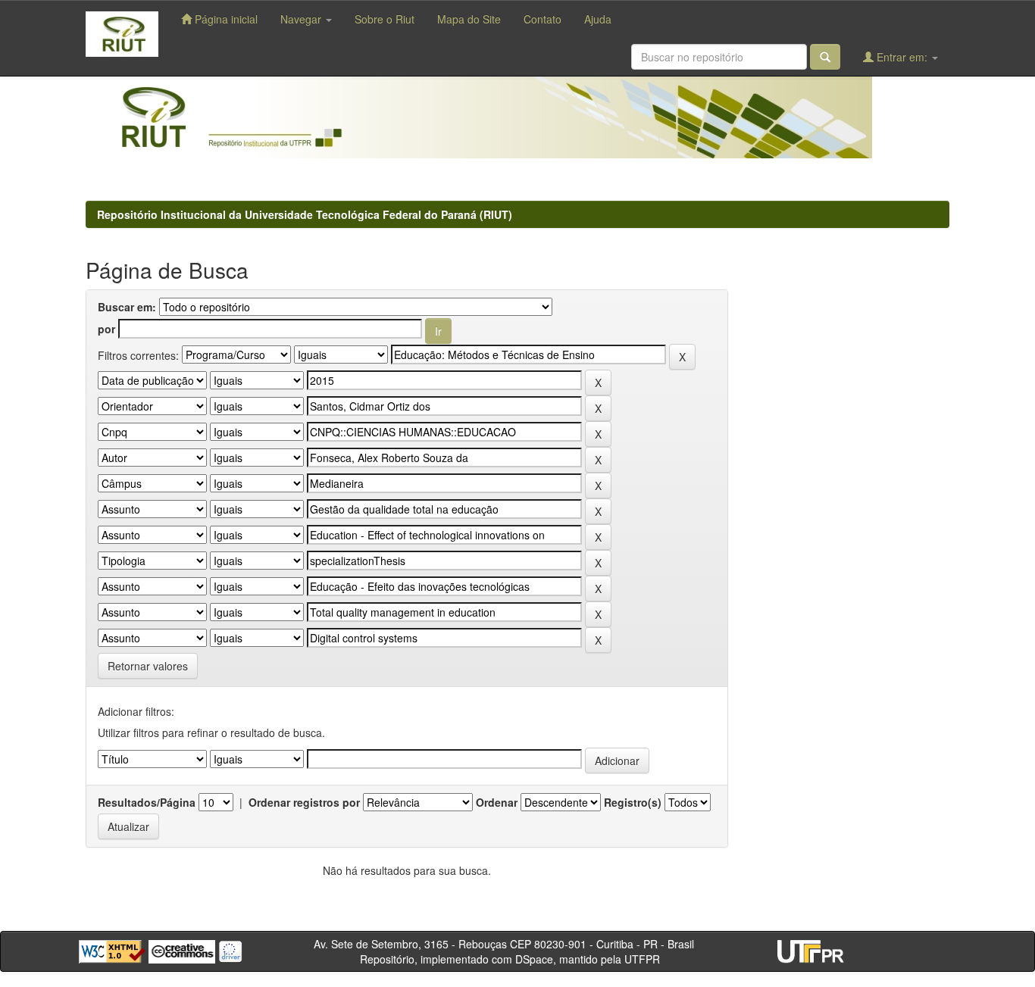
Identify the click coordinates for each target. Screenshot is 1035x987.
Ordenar (497, 802)
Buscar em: (127, 306)
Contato (542, 19)
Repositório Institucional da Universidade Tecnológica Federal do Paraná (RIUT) (304, 214)
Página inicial (225, 19)
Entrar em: (902, 56)
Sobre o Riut (384, 19)
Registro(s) (632, 802)
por (106, 328)
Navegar (302, 19)
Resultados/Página (146, 802)
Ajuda (597, 19)
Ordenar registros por (304, 802)
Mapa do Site (469, 19)
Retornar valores (148, 665)
